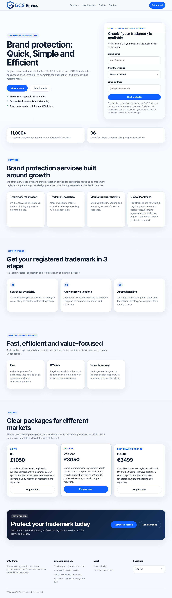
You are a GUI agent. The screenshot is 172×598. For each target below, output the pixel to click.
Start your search (123, 524)
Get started (157, 5)
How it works (88, 5)
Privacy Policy (100, 566)
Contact (113, 5)
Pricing (102, 5)
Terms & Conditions (103, 570)
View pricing (17, 88)
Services (74, 5)
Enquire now (32, 489)
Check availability (134, 97)
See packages (149, 524)
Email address (115, 82)
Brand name (114, 54)
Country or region (116, 68)
